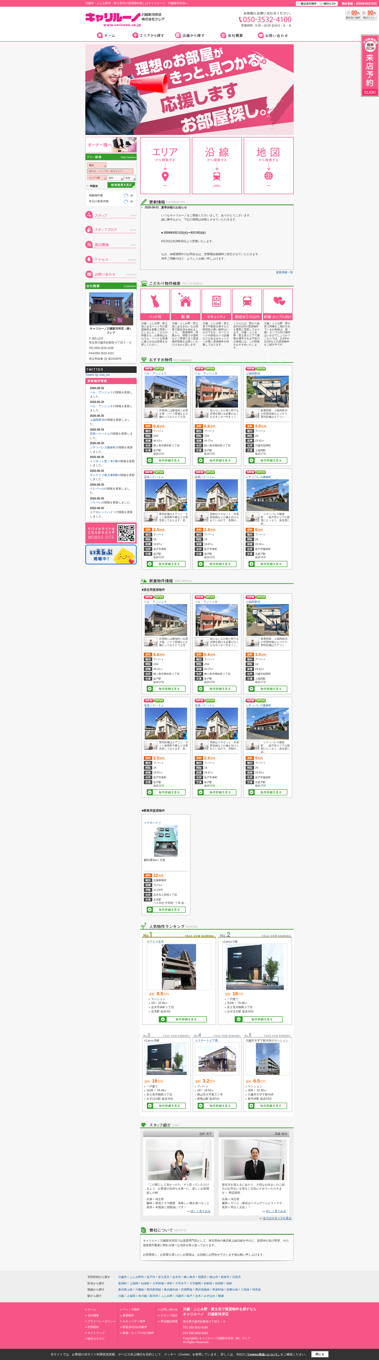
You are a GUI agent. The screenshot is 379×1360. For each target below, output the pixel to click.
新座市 (225, 1277)
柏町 (229, 1283)
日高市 (236, 1277)
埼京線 (256, 1289)
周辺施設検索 (169, 1321)
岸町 (169, 1283)
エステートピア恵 (206, 1040)
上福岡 (134, 1283)
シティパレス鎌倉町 (258, 477)
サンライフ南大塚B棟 (104, 475)
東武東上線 (125, 1289)
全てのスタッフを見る (277, 1218)
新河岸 (154, 1295)
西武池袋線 (202, 1289)
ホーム (92, 1309)
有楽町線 (218, 1289)
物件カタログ (96, 1338)
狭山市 (213, 1277)
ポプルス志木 (155, 941)
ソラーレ (95, 502)
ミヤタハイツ (152, 822)
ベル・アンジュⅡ (155, 373)
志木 (198, 1295)
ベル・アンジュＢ (206, 373)
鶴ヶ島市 (189, 1277)
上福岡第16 (253, 373)
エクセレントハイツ (103, 512)
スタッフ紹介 (169, 1315)
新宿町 (122, 1283)
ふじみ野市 (137, 1277)
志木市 (176, 1277)
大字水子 (181, 1283)
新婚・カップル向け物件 (138, 1333)
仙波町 (145, 1283)
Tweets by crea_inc (97, 374)
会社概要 (93, 1315)
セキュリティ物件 (134, 1321)
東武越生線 (171, 1289)
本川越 (142, 1295)
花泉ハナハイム (154, 477)
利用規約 (93, 1327)
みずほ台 (209, 1295)
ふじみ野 (166, 1295)
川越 (121, 1295)
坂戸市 (151, 1277)
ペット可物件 (131, 1309)
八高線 (245, 1289)
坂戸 (189, 1295)
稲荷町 (219, 1283)
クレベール (97, 488)
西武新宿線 (154, 1289)
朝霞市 (202, 1277)
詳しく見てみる (201, 1211)
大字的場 (158, 1283)
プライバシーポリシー (102, 1321)
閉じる (320, 1354)
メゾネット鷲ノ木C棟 (104, 461)
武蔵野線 (186, 1289)
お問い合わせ (169, 1309)
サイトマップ (96, 1333)
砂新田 (208, 1283)
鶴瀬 (221, 1295)
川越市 (122, 1277)
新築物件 (128, 1315)
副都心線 (232, 1289)
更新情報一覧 (284, 272)
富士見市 (164, 1277)
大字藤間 (195, 1283)
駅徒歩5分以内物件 (135, 1327)
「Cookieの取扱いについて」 (262, 1354)
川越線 (139, 1289)
